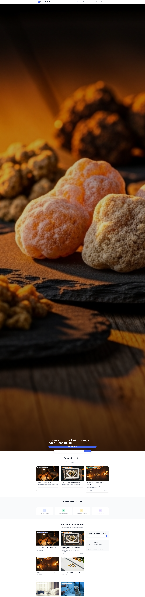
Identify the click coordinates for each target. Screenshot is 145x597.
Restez (106, 1)
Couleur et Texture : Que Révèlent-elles (95, 547)
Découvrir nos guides (72, 446)
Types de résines (82, 1)
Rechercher (87, 451)
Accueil (76, 1)
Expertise (95, 1)
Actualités (101, 1)
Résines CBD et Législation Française (95, 544)
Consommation (89, 1)
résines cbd (76, 461)
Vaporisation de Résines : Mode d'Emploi (95, 549)
